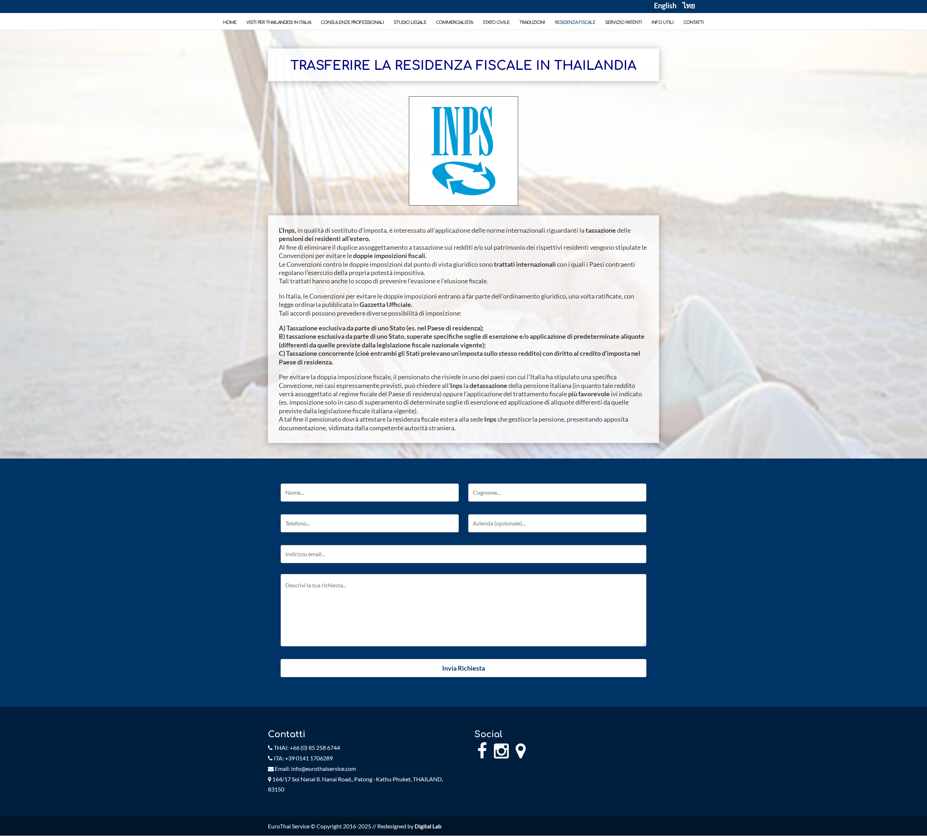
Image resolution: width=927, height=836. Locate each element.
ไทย (689, 6)
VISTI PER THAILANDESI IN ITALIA (278, 22)
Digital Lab (428, 826)
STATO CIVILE (496, 22)
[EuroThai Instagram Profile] (501, 754)
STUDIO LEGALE (410, 22)
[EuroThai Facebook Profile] (482, 754)
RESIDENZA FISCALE (575, 22)
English (665, 6)
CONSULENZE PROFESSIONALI (352, 22)
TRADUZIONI (532, 22)
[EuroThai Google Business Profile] (520, 754)
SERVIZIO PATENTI (623, 22)
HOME (229, 22)
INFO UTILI (662, 22)
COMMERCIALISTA (454, 22)
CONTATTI (693, 22)
